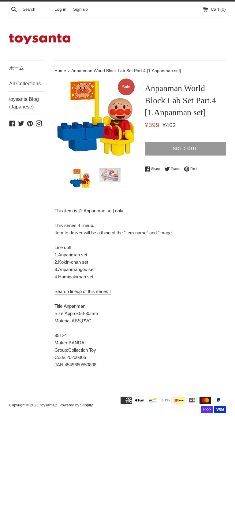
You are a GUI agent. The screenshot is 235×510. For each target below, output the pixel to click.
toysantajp (49, 405)
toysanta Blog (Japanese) (24, 103)
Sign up (80, 9)
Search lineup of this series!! (82, 291)
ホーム (16, 68)
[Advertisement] (117, 465)
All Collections (25, 83)
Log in (60, 9)
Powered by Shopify (76, 405)
